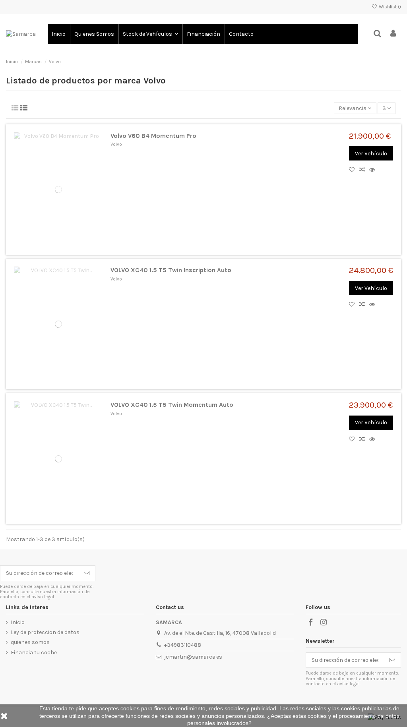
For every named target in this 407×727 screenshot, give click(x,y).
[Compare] (364, 169)
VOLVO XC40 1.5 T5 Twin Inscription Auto (170, 270)
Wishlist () (389, 7)
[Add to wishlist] (354, 169)
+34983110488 (182, 645)
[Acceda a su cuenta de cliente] (393, 34)
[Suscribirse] (86, 573)
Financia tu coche (34, 652)
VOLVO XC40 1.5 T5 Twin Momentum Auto (171, 404)
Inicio (18, 622)
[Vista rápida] (373, 169)
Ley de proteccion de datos (45, 632)
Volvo (116, 144)
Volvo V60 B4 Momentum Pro (153, 135)
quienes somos (30, 642)
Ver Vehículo (371, 153)
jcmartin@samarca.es (193, 657)
